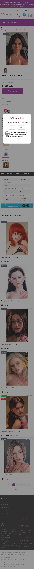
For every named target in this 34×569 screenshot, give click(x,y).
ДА (12, 127)
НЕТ (21, 127)
